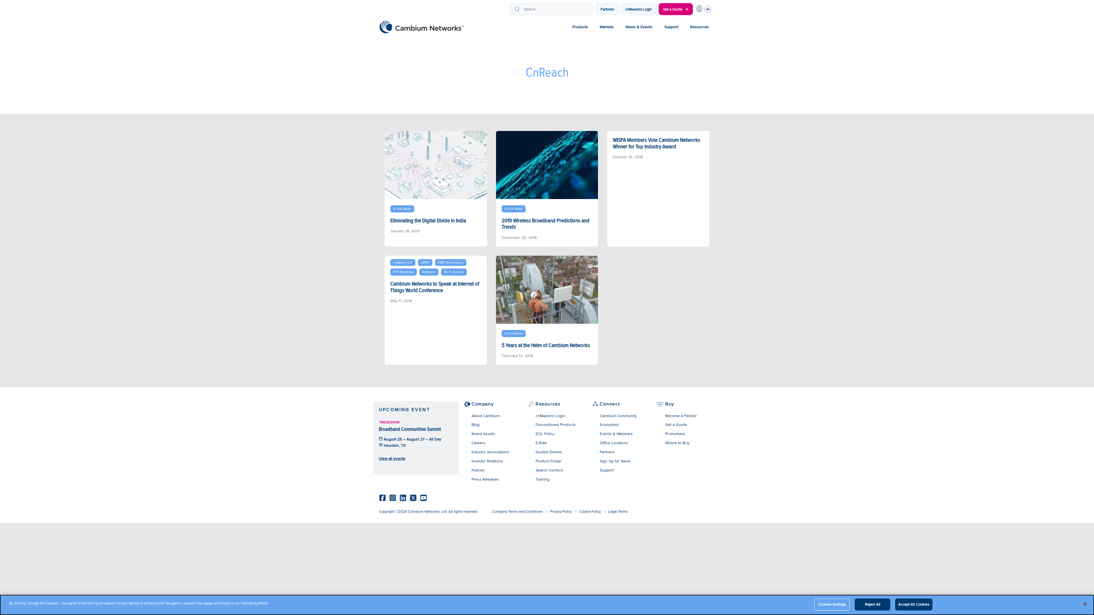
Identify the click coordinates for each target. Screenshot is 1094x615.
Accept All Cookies (913, 604)
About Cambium (485, 416)
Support (671, 27)
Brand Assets (483, 433)
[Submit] (517, 9)
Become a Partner (681, 416)
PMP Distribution (451, 262)
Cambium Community (618, 416)
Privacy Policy (561, 511)
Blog (475, 424)
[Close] (1085, 604)
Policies (478, 470)
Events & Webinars (616, 433)
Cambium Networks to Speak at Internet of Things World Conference (434, 287)
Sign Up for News (615, 461)
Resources (699, 27)
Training (543, 479)
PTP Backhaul (403, 271)
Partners (607, 9)
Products (580, 27)
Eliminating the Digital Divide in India (428, 220)
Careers (478, 443)
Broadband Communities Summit (410, 428)
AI (708, 9)
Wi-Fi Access (454, 271)
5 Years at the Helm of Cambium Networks (546, 345)
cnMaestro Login (638, 9)
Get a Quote (672, 9)
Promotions (675, 433)
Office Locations (614, 443)
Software (429, 271)
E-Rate (541, 443)
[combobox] (551, 9)
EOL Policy (545, 433)
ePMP (425, 262)
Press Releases (485, 479)
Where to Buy (677, 443)
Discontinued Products (556, 424)
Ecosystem (609, 424)
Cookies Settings (832, 604)
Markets (607, 27)
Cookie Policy (590, 511)
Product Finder (549, 461)
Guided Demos (549, 452)
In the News (402, 208)
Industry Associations (490, 452)
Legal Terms (618, 511)
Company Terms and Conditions (517, 511)
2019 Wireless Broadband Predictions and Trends (545, 223)
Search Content (549, 470)
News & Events (639, 27)
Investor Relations (487, 461)
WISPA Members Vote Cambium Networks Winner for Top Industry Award (656, 143)
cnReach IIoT (403, 262)
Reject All (872, 604)
